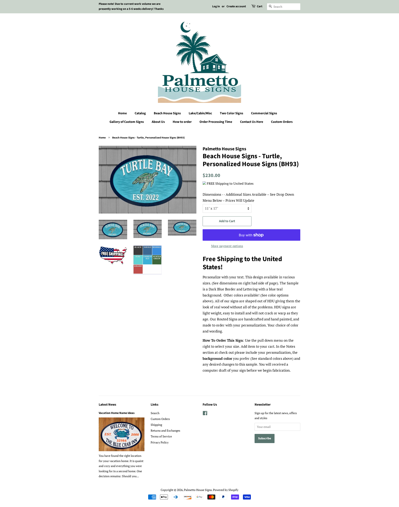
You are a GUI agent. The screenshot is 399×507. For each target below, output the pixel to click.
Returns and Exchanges (165, 430)
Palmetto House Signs (198, 490)
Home (122, 113)
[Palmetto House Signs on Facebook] (205, 414)
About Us (158, 122)
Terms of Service (161, 436)
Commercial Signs (264, 113)
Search (155, 413)
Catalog (140, 113)
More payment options (227, 246)
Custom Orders (282, 122)
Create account (236, 6)
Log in (216, 6)
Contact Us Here (251, 122)
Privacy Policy (160, 442)
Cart (259, 6)
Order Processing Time (216, 122)
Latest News (107, 404)
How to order (182, 122)
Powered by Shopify (225, 490)
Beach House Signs (167, 113)
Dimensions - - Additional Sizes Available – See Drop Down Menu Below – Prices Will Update (248, 197)
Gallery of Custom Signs (127, 122)
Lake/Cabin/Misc (200, 113)
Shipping (156, 425)
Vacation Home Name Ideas (116, 413)
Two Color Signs (231, 113)
